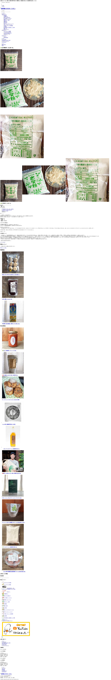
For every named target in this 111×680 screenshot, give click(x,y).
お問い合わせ (4, 42)
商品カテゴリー (4, 14)
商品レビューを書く (3, 247)
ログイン (5, 36)
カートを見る (4, 39)
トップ (3, 667)
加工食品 (5, 607)
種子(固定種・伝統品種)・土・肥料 (9, 27)
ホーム (3, 43)
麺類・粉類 (4, 44)
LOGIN (3, 6)
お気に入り (2, 213)
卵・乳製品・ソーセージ (7, 18)
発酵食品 (5, 603)
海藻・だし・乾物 (6, 20)
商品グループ (4, 30)
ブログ (3, 38)
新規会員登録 (6, 37)
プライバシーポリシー (5, 41)
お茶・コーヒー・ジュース (8, 24)
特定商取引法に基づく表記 (6, 40)
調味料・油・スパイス (7, 19)
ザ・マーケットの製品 (7, 584)
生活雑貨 (5, 26)
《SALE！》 (6, 34)
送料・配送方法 (4, 643)
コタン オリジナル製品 (7, 31)
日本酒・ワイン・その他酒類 (8, 25)
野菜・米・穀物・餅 (7, 17)
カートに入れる (2, 242)
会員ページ (4, 35)
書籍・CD (5, 28)
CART (3, 5)
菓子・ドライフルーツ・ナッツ (9, 23)
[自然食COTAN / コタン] (7, 8)
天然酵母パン (6, 16)
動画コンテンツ (6, 29)
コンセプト (4, 13)
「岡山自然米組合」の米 (10, 588)
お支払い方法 (4, 644)
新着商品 (5, 15)
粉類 (2, 45)
